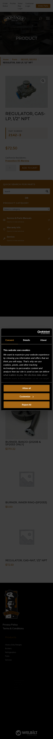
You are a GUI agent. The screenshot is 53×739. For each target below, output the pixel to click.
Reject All (26, 405)
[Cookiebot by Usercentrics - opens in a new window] (38, 332)
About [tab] (43, 340)
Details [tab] (26, 340)
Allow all (26, 388)
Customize (25, 396)
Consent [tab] (9, 340)
